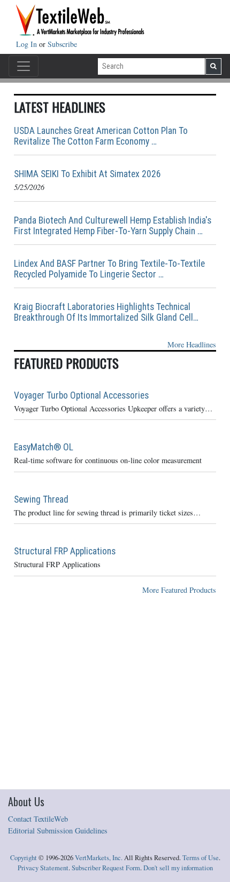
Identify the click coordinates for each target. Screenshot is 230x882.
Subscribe (62, 44)
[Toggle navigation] (24, 66)
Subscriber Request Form (106, 867)
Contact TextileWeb (38, 819)
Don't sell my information (178, 867)
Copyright (23, 857)
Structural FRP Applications (65, 551)
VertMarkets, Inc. (98, 857)
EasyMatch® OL (43, 447)
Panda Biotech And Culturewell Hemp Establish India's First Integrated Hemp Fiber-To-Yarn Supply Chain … (112, 225)
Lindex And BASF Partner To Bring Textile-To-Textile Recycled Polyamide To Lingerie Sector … (109, 269)
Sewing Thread (41, 499)
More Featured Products (179, 590)
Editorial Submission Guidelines (58, 830)
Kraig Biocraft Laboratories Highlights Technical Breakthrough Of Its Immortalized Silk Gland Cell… (106, 312)
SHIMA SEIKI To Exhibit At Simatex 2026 (87, 174)
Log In (27, 44)
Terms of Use (200, 857)
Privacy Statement (43, 867)
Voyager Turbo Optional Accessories (81, 395)
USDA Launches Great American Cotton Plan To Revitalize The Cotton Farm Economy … (101, 136)
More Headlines (191, 344)
